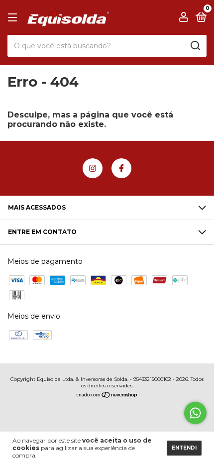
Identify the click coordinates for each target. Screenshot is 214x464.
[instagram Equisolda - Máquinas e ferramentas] (93, 168)
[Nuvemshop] (107, 395)
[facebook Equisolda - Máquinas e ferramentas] (121, 168)
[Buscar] (195, 46)
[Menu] (14, 17)
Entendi (184, 448)
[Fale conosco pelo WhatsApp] (195, 413)
